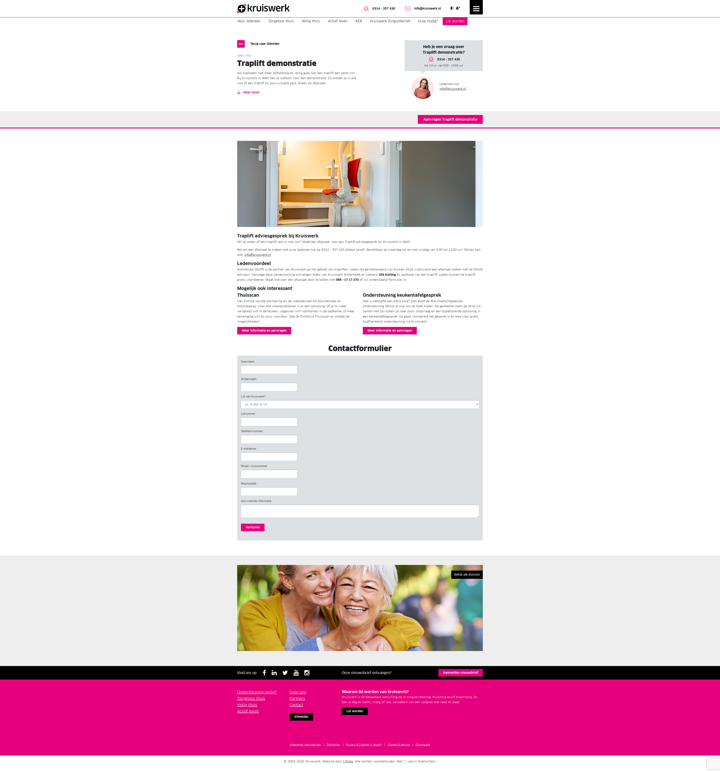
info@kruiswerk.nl (427, 9)
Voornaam (247, 361)
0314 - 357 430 (383, 9)
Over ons (298, 692)
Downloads (423, 744)
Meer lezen (251, 92)
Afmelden (301, 717)
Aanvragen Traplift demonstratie (450, 119)
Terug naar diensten (264, 44)
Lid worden (455, 21)
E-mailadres (248, 448)
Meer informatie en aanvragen (264, 331)
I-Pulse (348, 761)
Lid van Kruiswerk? (253, 396)
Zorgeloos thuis (281, 21)
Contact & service (399, 744)
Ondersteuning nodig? (257, 692)
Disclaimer (333, 744)
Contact (296, 704)
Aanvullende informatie (256, 501)
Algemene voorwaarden (305, 744)
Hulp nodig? (428, 21)
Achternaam (248, 379)
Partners (297, 698)
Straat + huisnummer (254, 466)
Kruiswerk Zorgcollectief (390, 21)
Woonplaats (248, 483)
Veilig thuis (311, 21)
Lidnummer (248, 413)
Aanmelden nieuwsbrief (460, 673)
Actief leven (338, 21)
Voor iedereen (248, 21)
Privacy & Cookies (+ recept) (364, 744)
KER (359, 21)
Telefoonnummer (252, 431)
